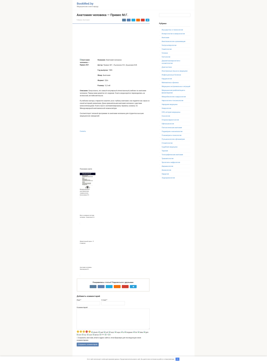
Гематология (167, 49)
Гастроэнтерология (169, 45)
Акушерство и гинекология (172, 30)
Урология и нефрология (171, 162)
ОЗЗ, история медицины (171, 112)
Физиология (166, 170)
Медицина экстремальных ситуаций (176, 86)
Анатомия (86, 20)
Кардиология (167, 79)
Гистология (166, 57)
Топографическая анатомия (172, 155)
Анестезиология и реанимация (173, 41)
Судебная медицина (169, 147)
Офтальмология (168, 124)
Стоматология (167, 143)
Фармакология (167, 166)
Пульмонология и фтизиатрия (173, 139)
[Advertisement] (115, 41)
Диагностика (167, 67)
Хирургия (165, 174)
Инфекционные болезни (171, 75)
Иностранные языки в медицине (175, 71)
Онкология (166, 116)
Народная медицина (169, 104)
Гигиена (165, 53)
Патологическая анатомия (172, 128)
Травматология (167, 158)
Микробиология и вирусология (174, 97)
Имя (79, 300)
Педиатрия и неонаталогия (172, 131)
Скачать (83, 131)
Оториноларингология (170, 120)
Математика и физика (170, 83)
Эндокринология (168, 178)
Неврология (166, 108)
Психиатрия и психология (171, 135)
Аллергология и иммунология (173, 34)
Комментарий (82, 307)
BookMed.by (85, 3)
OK (177, 359)
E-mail (104, 300)
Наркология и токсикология (172, 101)
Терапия (165, 151)
